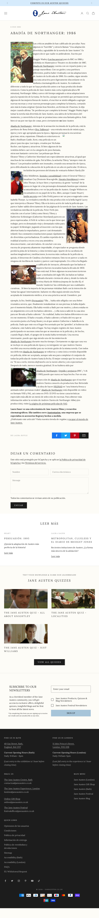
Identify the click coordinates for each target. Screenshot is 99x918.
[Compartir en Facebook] (56, 435)
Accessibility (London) (14, 862)
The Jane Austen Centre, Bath (18, 779)
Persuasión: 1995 (17, 538)
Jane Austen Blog (82, 798)
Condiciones (10, 830)
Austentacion (53, 412)
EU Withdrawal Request (15, 871)
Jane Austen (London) (84, 779)
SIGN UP (71, 713)
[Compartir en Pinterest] (74, 435)
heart (7, 533)
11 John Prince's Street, (63, 743)
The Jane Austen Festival (16, 807)
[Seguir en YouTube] (32, 881)
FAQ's (6, 867)
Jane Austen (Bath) (83, 789)
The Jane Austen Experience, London (22, 788)
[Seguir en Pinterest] (25, 881)
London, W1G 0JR (61, 747)
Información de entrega (15, 840)
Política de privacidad (14, 835)
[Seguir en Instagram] (19, 881)
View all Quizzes (49, 662)
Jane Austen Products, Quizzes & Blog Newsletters (71, 699)
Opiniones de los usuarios (16, 826)
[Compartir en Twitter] (65, 435)
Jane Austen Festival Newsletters (71, 705)
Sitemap (8, 852)
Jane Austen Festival (83, 793)
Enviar (18, 505)
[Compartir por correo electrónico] (83, 435)
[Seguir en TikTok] (39, 881)
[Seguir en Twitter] (12, 881)
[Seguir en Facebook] (5, 881)
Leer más (8, 553)
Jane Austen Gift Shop (84, 784)
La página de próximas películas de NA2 (48, 403)
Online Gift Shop (12, 799)
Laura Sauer (58, 533)
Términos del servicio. (35, 463)
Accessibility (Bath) (13, 857)
